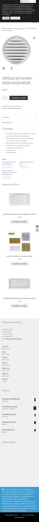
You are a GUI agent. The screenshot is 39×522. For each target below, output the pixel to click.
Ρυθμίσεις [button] (5, 18)
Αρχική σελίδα (8, 28)
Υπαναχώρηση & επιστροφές (12, 515)
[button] (34, 38)
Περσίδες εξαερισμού (19, 28)
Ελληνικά (26, 1)
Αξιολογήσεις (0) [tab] (7, 122)
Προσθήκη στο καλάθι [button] (19, 222)
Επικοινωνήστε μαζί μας (14, 339)
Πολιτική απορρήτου (20, 517)
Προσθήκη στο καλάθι (19, 98)
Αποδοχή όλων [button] (15, 18)
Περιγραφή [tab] (5, 117)
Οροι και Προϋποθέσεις (28, 515)
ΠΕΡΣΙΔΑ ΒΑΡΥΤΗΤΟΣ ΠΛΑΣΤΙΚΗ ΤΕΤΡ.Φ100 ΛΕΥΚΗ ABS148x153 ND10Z (9, 172)
